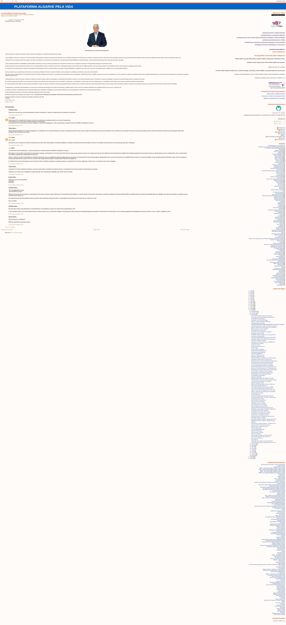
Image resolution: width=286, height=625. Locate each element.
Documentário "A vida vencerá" (258, 400)
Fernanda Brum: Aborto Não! (258, 375)
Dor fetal (281, 188)
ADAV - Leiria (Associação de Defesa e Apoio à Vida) (272, 470)
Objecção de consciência (277, 245)
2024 (251, 293)
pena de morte (279, 251)
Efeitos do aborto (278, 198)
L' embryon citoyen (280, 550)
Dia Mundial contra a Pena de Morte (259, 410)
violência (281, 283)
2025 (251, 292)
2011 (251, 307)
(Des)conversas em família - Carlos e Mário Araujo (273, 464)
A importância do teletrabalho (258, 318)
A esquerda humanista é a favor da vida (260, 411)
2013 (251, 304)
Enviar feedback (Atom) (16, 232)
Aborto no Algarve (279, 150)
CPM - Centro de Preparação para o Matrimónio (273, 497)
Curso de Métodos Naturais (257, 429)
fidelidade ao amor (278, 213)
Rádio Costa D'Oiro (280, 595)
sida (282, 267)
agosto (253, 445)
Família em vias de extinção (257, 336)
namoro (281, 242)
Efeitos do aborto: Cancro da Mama (259, 328)
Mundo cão (280, 241)
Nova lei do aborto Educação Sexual (270, 146)
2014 (251, 302)
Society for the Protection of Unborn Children (274, 600)
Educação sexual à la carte (257, 333)
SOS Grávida (282, 596)
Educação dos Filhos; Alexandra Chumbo (275, 516)
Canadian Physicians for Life (278, 501)
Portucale (282, 138)
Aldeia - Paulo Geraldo (279, 478)
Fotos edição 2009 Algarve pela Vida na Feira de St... (263, 337)
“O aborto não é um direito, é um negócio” (261, 381)
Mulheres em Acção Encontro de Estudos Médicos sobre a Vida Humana (266, 238)
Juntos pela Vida (279, 227)
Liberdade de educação (277, 230)
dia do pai (280, 185)
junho (253, 448)
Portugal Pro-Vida (281, 589)
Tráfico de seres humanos (277, 277)
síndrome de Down (278, 268)
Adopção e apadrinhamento (257, 356)
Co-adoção (280, 174)
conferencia (280, 177)
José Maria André (281, 132)
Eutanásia (279, 206)
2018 (251, 296)
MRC (10, 117)
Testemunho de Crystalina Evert (258, 350)
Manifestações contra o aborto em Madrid (261, 374)
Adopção (280, 152)
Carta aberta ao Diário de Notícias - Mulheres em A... (263, 423)
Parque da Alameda (278, 248)
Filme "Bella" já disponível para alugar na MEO (262, 387)
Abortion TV (282, 475)
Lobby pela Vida (281, 553)
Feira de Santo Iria (255, 394)
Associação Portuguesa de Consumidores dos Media (272, 487)
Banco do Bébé (281, 493)
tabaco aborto (280, 273)
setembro (254, 443)
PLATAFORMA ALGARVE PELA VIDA (43, 7)
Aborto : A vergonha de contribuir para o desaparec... (263, 391)
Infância (281, 225)
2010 (251, 308)
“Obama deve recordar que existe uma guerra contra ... (264, 379)
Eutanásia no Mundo (278, 207)
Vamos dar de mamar (280, 606)
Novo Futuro (282, 565)
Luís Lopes (282, 133)
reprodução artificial (278, 266)
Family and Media (281, 528)
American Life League (280, 481)
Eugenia (281, 205)
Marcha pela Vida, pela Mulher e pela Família (262, 372)
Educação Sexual (278, 196)
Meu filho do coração (280, 557)
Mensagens (278, 121)
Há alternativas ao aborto (257, 393)
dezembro (254, 311)
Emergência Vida (281, 520)
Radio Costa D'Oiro (278, 263)
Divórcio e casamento (256, 376)
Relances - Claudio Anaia (279, 594)
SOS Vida (281, 270)
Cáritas (283, 509)
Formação (280, 215)
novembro (254, 312)
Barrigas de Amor (281, 494)
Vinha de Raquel (281, 611)
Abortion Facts (281, 474)
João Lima (282, 130)
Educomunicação (281, 518)
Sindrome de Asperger (256, 430)
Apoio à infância (278, 157)
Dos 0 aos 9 (282, 514)
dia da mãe (280, 183)
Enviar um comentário (10, 227)
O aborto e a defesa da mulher (258, 340)
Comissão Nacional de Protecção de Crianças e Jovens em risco (269, 506)
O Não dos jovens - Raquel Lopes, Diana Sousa (273, 569)
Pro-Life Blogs (281, 590)
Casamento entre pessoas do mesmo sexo (272, 170)
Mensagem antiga (185, 229)
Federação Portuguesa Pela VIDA (277, 530)
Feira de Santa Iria (279, 211)
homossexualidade (278, 220)
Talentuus (282, 603)
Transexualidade (279, 279)
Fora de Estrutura (281, 531)
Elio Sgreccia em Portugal (257, 343)
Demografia (279, 182)
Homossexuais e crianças (257, 432)
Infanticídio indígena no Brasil (258, 417)
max (10, 148)
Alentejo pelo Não (281, 480)
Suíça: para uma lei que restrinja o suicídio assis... (263, 317)
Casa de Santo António (279, 505)
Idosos (281, 223)
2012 (251, 305)
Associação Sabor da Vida (279, 490)
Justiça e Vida (279, 229)
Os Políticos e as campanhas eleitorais (260, 413)
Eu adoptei (282, 522)
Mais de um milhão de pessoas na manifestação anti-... (264, 368)
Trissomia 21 (280, 280)
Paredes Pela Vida (280, 578)
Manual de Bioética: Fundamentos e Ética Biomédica (263, 358)
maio (253, 449)
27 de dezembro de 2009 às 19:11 (16, 163)
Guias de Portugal (280, 534)
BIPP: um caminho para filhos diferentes (260, 321)
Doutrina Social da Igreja (277, 189)
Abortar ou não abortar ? (257, 438)
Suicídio (281, 271)
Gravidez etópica (279, 217)
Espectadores (281, 129)
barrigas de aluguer (278, 165)
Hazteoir (283, 536)
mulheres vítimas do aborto (276, 239)
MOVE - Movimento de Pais (278, 555)
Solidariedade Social (277, 269)
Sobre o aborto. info (280, 599)
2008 (251, 457)
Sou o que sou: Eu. (280, 602)
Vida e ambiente (279, 282)
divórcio (281, 187)
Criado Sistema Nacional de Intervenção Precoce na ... (264, 366)
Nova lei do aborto (277, 243)
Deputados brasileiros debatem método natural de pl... (264, 419)
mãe (282, 232)
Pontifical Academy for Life (279, 583)
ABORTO (253, 422)
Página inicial (97, 229)
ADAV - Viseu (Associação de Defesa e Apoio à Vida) (272, 471)
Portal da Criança (281, 587)
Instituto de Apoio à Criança (278, 543)
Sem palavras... (255, 439)
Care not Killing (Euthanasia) (278, 503)
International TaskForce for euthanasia (276, 546)
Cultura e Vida (278, 181)
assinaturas (280, 163)
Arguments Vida (281, 483)
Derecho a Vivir (281, 512)
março (253, 452)
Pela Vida (282, 580)
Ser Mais (283, 597)
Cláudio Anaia (281, 127)
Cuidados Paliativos (278, 180)
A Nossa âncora (281, 465)
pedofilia (281, 250)
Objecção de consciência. (277, 246)
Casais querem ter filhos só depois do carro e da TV (263, 442)
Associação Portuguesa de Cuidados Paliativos (274, 488)
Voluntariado (280, 285)
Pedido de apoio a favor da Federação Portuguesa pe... (264, 360)
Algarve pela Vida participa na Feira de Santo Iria (262, 384)
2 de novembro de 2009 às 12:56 (16, 145)
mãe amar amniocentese (277, 233)
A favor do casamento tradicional (259, 385)
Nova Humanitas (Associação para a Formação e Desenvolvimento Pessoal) (267, 564)
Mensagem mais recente (7, 229)
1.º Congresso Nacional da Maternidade (273, 148)
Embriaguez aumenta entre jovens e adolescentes (263, 342)
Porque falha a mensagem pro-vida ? (260, 414)
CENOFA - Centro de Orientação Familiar (275, 496)
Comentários (278, 123)
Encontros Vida (279, 200)
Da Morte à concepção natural (278, 511)
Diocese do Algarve (280, 513)
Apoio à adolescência (278, 154)
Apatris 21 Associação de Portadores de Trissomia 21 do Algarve (269, 482)
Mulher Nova (282, 561)
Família (280, 208)
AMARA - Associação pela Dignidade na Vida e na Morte (271, 472)
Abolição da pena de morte (257, 382)
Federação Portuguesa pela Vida (275, 210)
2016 (251, 299)
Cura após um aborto (280, 508)
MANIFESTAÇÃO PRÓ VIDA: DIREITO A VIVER (262, 378)
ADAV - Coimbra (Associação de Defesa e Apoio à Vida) (272, 469)
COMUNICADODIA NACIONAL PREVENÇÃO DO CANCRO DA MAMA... (268, 324)
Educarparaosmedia (280, 515)
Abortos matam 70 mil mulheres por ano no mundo (263, 390)
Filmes (281, 214)
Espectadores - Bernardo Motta (277, 521)
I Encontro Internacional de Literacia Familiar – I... (263, 388)
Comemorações (279, 175)
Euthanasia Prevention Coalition (277, 524)
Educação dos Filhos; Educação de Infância (272, 195)
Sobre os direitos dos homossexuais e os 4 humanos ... (264, 327)
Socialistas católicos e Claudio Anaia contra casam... (263, 339)
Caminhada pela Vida (280, 500)
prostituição (280, 261)
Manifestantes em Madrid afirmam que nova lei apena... (264, 369)
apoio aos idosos (279, 162)
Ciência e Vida (279, 171)
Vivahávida (282, 612)
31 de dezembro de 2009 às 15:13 (16, 224)
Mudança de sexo (279, 237)
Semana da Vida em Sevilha (258, 401)
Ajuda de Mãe (281, 477)
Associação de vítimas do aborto (277, 491)
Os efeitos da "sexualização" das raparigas (261, 331)
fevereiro (254, 454)
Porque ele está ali (255, 344)
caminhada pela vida (278, 167)
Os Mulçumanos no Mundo (257, 398)
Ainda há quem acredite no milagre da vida (261, 435)
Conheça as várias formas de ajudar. (9, 15)
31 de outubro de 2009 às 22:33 (15, 134)
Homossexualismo (280, 537)
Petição (281, 255)
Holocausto (280, 219)
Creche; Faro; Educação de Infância (274, 179)
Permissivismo (278, 252)
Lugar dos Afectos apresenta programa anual (262, 407)
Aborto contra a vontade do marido (259, 426)
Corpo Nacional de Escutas (278, 507)
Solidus (283, 601)
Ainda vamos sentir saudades (258, 352)
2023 (251, 295)
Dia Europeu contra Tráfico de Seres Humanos (262, 362)
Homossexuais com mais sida (258, 330)
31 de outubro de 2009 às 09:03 (15, 125)
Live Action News (281, 552)
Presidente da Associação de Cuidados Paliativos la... (263, 409)
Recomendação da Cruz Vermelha (259, 406)
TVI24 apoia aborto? (278, 281)
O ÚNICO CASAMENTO (257, 353)
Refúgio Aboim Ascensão (279, 593)
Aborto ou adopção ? (256, 433)
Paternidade (280, 249)
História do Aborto (279, 218)
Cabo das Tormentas (280, 499)
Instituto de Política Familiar (278, 544)
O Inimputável (281, 568)
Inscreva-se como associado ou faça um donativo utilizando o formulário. (17, 14)
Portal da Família (281, 588)
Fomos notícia (254, 347)
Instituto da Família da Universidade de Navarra (273, 541)
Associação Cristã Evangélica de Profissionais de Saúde (272, 484)
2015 (251, 301)
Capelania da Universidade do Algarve (276, 502)
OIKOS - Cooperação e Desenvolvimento (275, 574)
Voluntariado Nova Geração (278, 613)
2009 (251, 309)
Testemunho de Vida (277, 275)
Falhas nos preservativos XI (257, 346)
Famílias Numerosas (256, 427)
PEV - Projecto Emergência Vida (277, 577)
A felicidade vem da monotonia (258, 403)
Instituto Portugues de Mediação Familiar (275, 540)
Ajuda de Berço (281, 476)
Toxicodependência (278, 276)
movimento (280, 236)
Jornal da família (281, 547)
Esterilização (280, 204)
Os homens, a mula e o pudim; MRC (276, 575)
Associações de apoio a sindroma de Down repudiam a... (264, 326)
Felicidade (279, 212)
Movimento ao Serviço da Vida (278, 558)
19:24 (14, 100)
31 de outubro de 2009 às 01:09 (15, 115)
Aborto (280, 149)
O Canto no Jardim (280, 566)
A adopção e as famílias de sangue (259, 320)
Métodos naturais (279, 235)
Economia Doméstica (278, 192)
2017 (251, 298)
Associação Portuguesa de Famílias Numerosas (273, 489)
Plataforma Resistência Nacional (277, 582)
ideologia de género (278, 221)
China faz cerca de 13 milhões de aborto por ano (262, 416)
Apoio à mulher (278, 158)
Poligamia (281, 257)
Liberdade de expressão (277, 231)
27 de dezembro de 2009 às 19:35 (16, 185)
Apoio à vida (279, 161)
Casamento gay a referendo (13, 21)
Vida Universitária (281, 608)
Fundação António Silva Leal (278, 532)
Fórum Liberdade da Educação (277, 533)
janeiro (253, 455)
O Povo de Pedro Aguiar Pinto (278, 571)
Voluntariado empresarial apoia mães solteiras (262, 395)
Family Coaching (281, 527)
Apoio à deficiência (278, 155)
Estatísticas (280, 202)
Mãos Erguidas (281, 563)
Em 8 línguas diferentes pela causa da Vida (261, 315)
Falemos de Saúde (280, 526)
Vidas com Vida (281, 609)
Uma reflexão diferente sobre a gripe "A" (260, 436)
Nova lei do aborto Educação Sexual (273, 244)
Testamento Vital (279, 274)
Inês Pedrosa (280, 224)
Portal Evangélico (281, 586)
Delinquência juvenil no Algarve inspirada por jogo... (263, 420)
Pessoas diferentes (278, 254)
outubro (253, 314)
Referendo (280, 264)
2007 (251, 458)
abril (253, 451)
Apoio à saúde (278, 160)
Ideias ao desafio (281, 538)
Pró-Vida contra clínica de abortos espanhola (262, 363)
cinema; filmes (279, 173)
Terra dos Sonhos (281, 605)
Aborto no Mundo (278, 151)
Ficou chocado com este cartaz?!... (259, 404)
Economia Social (279, 193)
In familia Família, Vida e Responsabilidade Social (273, 539)
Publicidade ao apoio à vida (276, 262)
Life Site (283, 551)
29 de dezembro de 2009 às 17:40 (16, 214)
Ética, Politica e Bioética (279, 614)
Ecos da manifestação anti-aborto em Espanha (262, 365)
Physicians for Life (280, 581)
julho (253, 446)
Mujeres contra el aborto (279, 559)
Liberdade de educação (275, 145)
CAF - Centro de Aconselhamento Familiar (275, 495)
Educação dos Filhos (277, 194)
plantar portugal (279, 256)
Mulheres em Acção (280, 562)
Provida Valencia (281, 591)
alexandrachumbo (280, 139)
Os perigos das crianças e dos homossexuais (262, 441)
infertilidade (280, 226)
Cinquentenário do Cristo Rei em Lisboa (260, 425)
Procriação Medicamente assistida (275, 260)
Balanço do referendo (278, 164)
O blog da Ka (282, 572)
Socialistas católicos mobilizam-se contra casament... (263, 334)
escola (281, 201)
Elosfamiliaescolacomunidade (278, 519)
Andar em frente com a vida (257, 355)
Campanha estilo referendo (276, 168)
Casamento (279, 169)
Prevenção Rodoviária (277, 258)
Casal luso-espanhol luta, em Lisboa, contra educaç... (264, 397)
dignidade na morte (278, 186)
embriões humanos (278, 199)
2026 (251, 291)
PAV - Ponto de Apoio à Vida (278, 576)
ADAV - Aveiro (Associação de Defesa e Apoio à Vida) (272, 468)
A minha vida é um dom (279, 466)
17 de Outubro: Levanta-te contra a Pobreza (261, 371)
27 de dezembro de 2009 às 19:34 (16, 174)
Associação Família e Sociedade (277, 485)
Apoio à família (278, 156)
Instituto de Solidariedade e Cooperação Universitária (272, 545)
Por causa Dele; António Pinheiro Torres (275, 584)
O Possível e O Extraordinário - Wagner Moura (274, 570)
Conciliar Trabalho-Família (276, 176)
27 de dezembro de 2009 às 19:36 (16, 203)
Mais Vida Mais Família (279, 556)
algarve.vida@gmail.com (279, 77)
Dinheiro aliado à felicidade (257, 349)
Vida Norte (282, 607)
